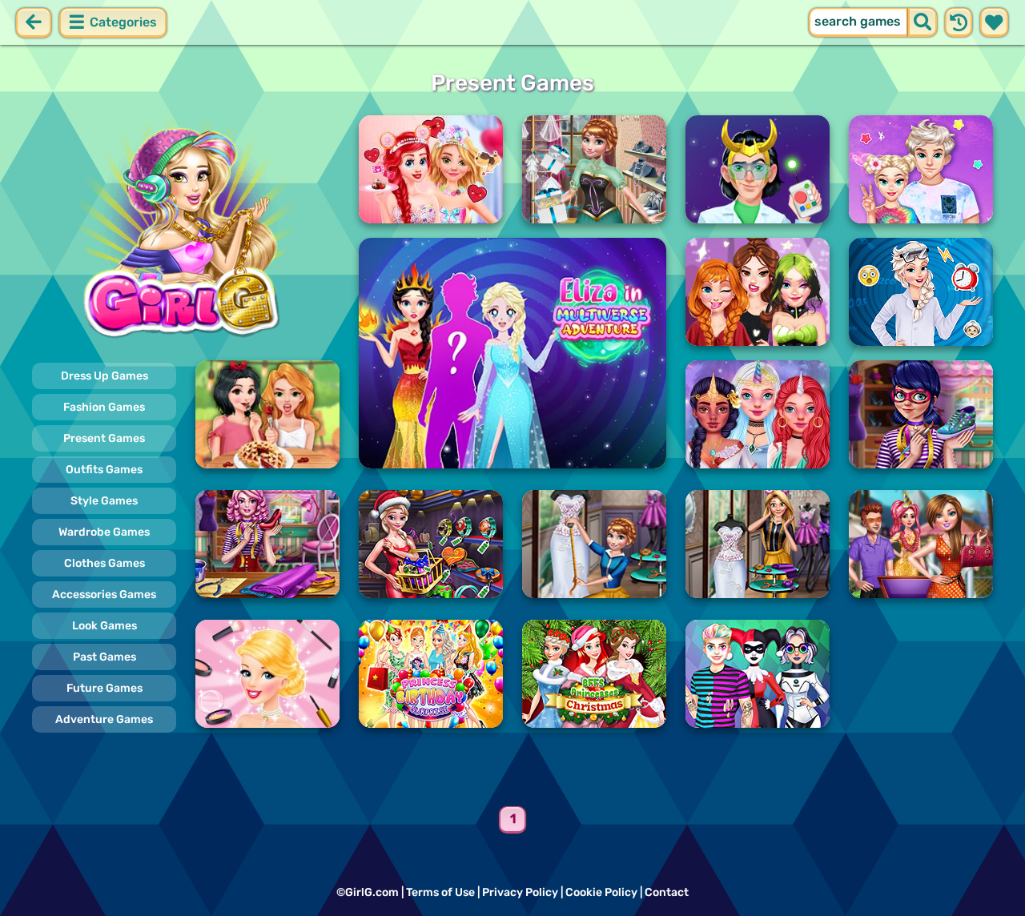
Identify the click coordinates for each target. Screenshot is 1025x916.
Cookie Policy (601, 892)
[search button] (922, 22)
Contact (667, 892)
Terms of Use (440, 892)
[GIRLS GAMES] (186, 230)
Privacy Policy (520, 892)
